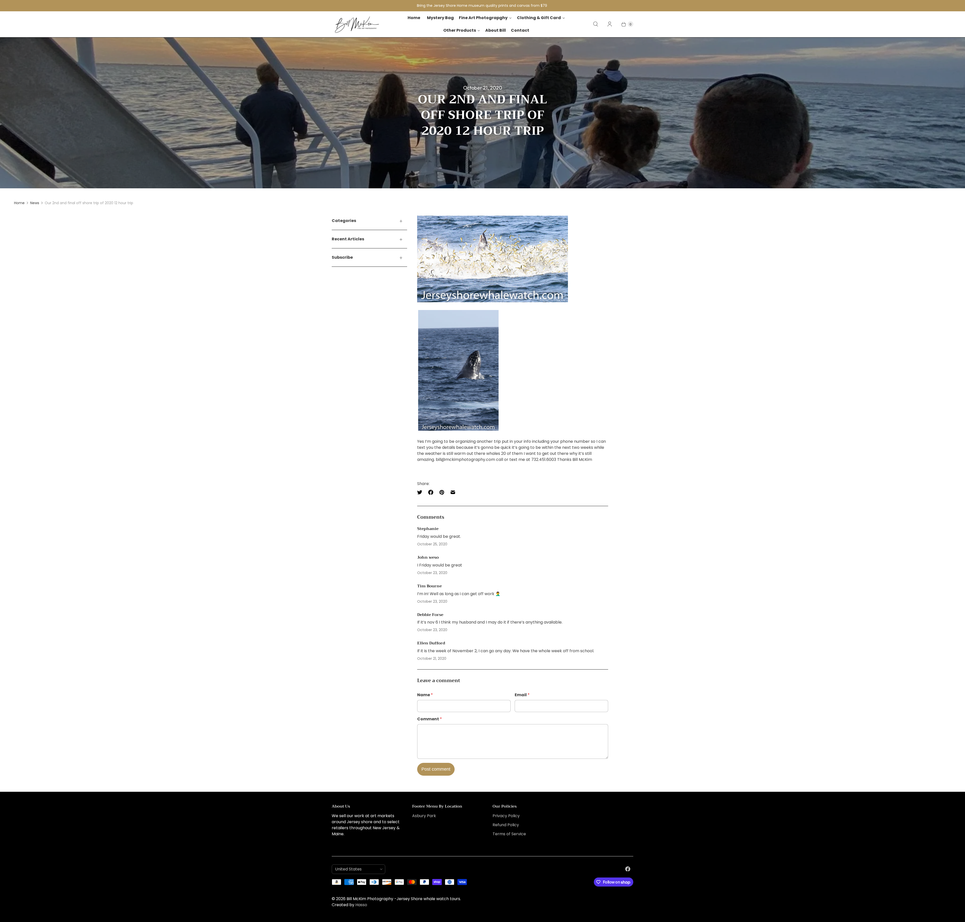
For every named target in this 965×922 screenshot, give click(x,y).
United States (356, 869)
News (34, 202)
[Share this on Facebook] (430, 492)
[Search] (596, 24)
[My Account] (610, 24)
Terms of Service (509, 834)
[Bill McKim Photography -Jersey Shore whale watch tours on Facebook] (627, 868)
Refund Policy (506, 825)
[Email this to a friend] (452, 492)
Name (425, 695)
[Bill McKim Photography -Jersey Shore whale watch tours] (357, 24)
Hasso (361, 905)
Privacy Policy (506, 816)
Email (522, 695)
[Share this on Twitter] (421, 492)
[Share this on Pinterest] (441, 492)
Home (19, 202)
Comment (429, 719)
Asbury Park (424, 816)
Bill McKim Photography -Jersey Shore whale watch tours (403, 899)
